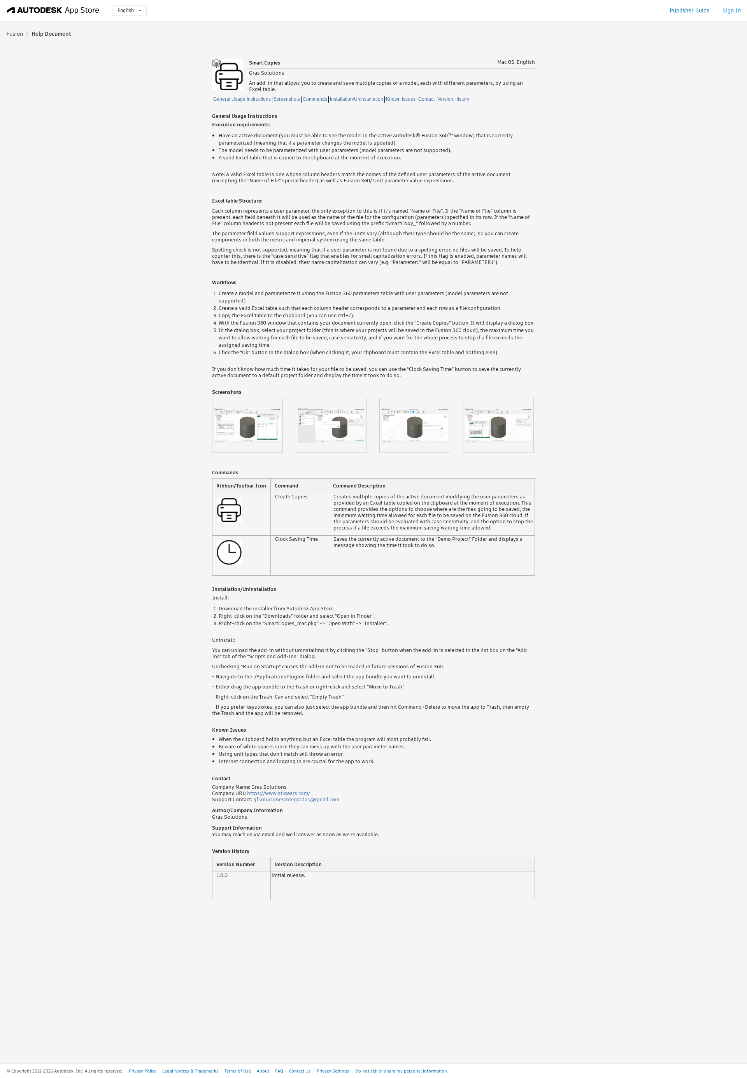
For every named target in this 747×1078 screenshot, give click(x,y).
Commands (315, 99)
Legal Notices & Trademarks (190, 1071)
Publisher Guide (690, 10)
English (125, 10)
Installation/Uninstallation (356, 99)
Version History (453, 99)
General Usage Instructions (242, 99)
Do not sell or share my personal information (401, 1071)
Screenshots (287, 99)
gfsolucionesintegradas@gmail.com (296, 799)
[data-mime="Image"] (254, 425)
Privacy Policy (142, 1071)
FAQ (279, 1071)
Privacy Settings (333, 1071)
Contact (426, 99)
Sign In (731, 10)
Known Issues (401, 99)
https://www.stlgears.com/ (278, 793)
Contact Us (300, 1071)
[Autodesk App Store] (53, 10)
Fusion (14, 34)
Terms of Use (237, 1071)
